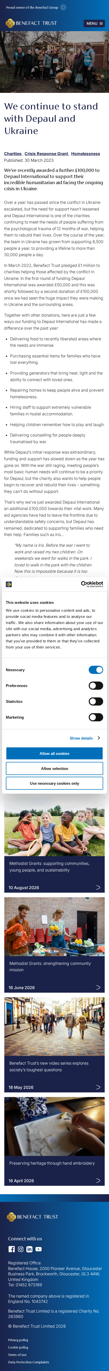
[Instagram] (22, 1251)
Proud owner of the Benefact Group (32, 7)
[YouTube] (38, 1251)
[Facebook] (13, 1251)
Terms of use (17, 1355)
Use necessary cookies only (54, 783)
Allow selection (54, 768)
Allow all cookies (54, 753)
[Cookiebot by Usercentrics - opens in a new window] (81, 584)
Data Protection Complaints (28, 1362)
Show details (81, 738)
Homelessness (85, 153)
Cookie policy (18, 1347)
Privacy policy (18, 1340)
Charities (13, 153)
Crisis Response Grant (47, 153)
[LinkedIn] (30, 1251)
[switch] (96, 686)
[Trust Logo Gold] (34, 1232)
